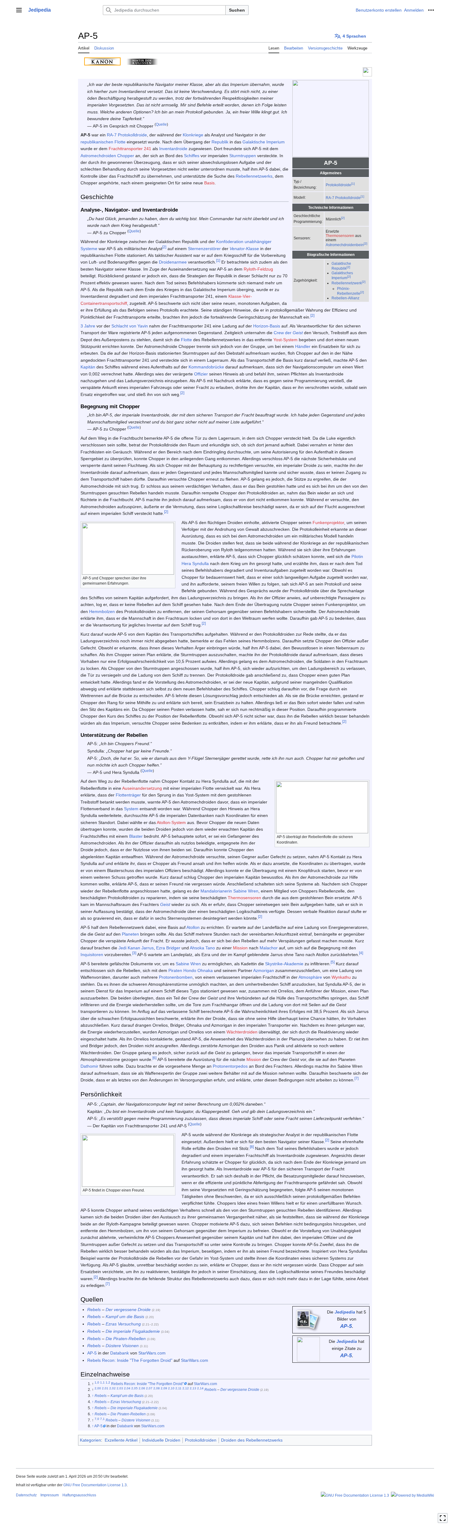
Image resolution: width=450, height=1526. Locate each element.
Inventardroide (173, 148)
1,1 (102, 1382)
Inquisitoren (92, 954)
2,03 (120, 1388)
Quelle (161, 124)
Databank (119, 1352)
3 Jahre (88, 325)
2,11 (178, 1388)
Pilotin (357, 556)
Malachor (269, 947)
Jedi (122, 947)
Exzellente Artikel (121, 1440)
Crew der (288, 332)
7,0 (97, 1419)
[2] (343, 218)
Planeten (130, 934)
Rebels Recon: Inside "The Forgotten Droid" (129, 1360)
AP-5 (346, 1326)
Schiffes (191, 155)
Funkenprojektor (328, 522)
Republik (220, 141)
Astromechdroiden (98, 155)
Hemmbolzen (102, 611)
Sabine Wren (245, 891)
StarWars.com (152, 1352)
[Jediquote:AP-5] (308, 1348)
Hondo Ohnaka (198, 970)
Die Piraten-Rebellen (126, 1338)
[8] (252, 1147)
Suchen (237, 10)
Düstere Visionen (122, 1345)
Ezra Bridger (168, 947)
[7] (356, 1079)
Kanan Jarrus (141, 947)
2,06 (142, 1388)
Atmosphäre (310, 977)
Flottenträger (128, 795)
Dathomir (89, 1066)
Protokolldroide (338, 185)
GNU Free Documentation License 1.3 (95, 1485)
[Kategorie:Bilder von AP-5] (307, 1319)
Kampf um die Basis (125, 1316)
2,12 (185, 1388)
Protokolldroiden (200, 1440)
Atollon (193, 927)
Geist (165, 904)
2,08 (156, 1388)
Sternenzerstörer (204, 248)
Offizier (201, 373)
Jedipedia (345, 1312)
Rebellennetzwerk (347, 283)
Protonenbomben (176, 977)
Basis (209, 182)
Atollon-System (171, 822)
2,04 (127, 1388)
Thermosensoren (340, 236)
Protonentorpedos (230, 1066)
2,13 (193, 1388)
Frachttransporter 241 (130, 148)
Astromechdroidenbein (345, 245)
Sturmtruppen (242, 155)
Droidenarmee (173, 262)
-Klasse (244, 248)
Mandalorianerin (216, 891)
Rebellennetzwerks (254, 176)
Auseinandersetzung (142, 788)
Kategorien (90, 1440)
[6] (154, 1058)
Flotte (186, 339)
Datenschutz (26, 1495)
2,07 (149, 1388)
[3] (134, 953)
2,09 (164, 1388)
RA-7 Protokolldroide (343, 198)
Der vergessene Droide (128, 1309)
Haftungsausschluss (79, 1495)
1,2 (108, 1382)
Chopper (125, 155)
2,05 (134, 1388)
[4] (361, 953)
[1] (353, 183)
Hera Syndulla (195, 563)
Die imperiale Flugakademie (133, 1331)
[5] (333, 962)
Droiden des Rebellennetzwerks (252, 1440)
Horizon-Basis (266, 325)
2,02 (112, 1388)
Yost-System (285, 339)
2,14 (200, 1388)
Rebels (94, 1309)
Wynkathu (341, 977)
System (131, 808)
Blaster (136, 836)
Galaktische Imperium (263, 141)
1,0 (97, 1382)
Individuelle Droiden (161, 1440)
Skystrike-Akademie (284, 963)
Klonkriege (193, 134)
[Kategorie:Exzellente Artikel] (367, 71)
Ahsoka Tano (202, 947)
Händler (302, 346)
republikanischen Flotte (103, 141)
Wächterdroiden (242, 1031)
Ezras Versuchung (123, 1323)
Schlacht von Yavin (129, 325)
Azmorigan (263, 970)
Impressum (49, 1495)
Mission (240, 947)
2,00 (98, 1388)
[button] (19, 10)
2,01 (105, 1388)
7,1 (102, 1419)
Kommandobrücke (206, 366)
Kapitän (88, 366)
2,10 (171, 1388)
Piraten (175, 970)
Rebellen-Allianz (345, 298)
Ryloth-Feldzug (258, 269)
